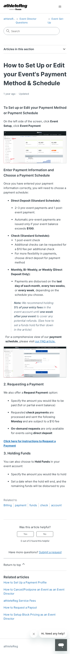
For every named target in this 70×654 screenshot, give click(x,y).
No (44, 534)
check (44, 505)
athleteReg (10, 18)
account (56, 505)
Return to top (13, 565)
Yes (25, 534)
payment (20, 505)
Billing (8, 505)
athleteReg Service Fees (20, 600)
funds (33, 505)
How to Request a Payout (20, 607)
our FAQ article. (45, 341)
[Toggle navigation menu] (59, 7)
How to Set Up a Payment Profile (25, 582)
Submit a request (50, 552)
